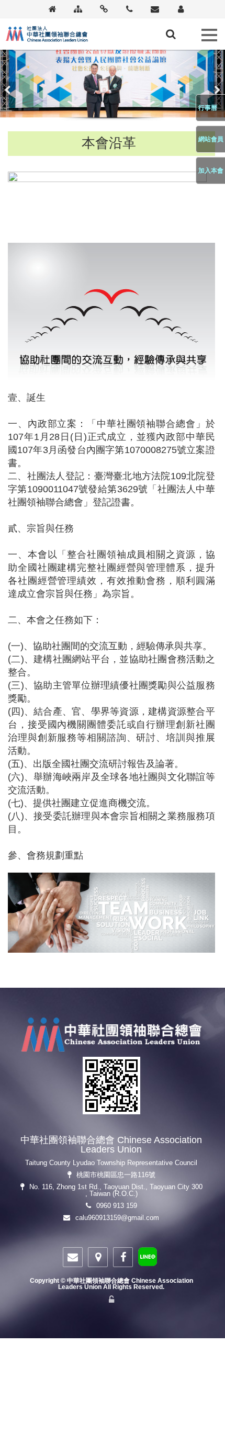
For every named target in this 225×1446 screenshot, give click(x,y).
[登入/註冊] (181, 9)
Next (217, 89)
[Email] (155, 9)
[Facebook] (123, 1257)
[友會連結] (104, 9)
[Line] (147, 1258)
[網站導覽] (78, 9)
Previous (8, 89)
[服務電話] (129, 9)
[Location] (98, 1257)
